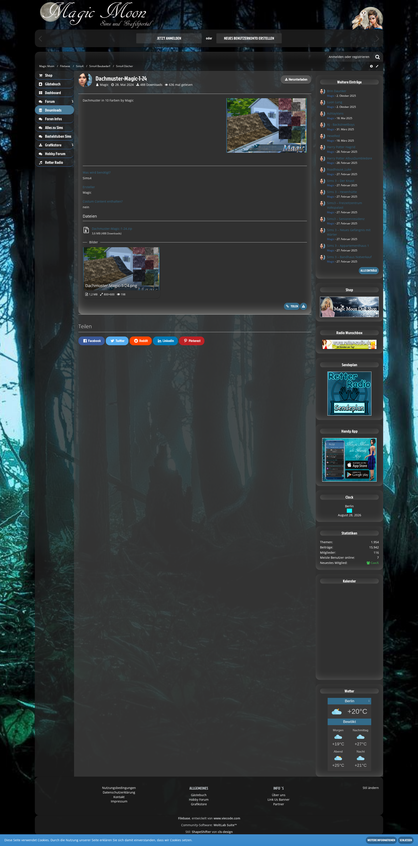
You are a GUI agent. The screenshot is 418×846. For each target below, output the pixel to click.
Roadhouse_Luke (339, 169)
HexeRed (333, 136)
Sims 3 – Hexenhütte (342, 192)
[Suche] (377, 57)
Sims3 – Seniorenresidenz (346, 219)
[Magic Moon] (209, 14)
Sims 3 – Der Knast (340, 181)
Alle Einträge (369, 270)
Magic (104, 85)
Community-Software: (209, 825)
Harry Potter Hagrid (341, 147)
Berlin (349, 506)
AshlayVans (335, 113)
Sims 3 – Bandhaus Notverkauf (349, 257)
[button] (91, 341)
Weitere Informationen (381, 840)
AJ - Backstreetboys (341, 124)
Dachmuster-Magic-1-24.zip (112, 229)
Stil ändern (371, 788)
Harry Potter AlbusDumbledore (349, 158)
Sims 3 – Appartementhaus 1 (348, 246)
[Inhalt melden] (303, 306)
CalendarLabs (349, 673)
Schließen (406, 840)
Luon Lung (334, 102)
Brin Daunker (336, 91)
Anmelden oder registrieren (349, 57)
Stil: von (209, 832)
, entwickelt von (209, 818)
